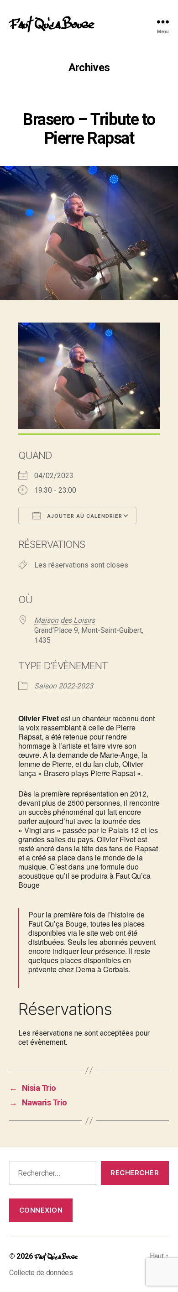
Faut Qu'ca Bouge (51, 22)
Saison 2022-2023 (63, 686)
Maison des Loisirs (64, 620)
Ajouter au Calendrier (83, 516)
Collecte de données (41, 1272)
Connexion (41, 1210)
